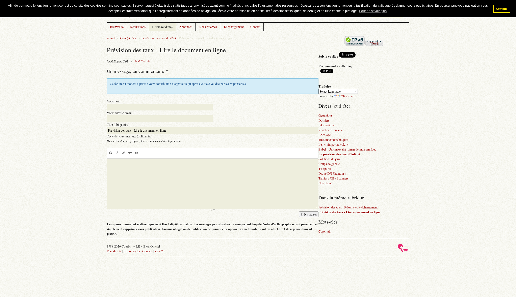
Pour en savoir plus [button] (373, 11)
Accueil (111, 38)
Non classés (326, 183)
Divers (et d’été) (162, 27)
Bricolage (324, 135)
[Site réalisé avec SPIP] (403, 251)
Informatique (326, 125)
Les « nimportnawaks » (333, 144)
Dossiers (323, 120)
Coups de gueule (329, 164)
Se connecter (132, 251)
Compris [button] (502, 8)
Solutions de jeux (329, 159)
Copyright (324, 231)
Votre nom (113, 101)
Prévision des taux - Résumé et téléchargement (348, 207)
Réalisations (138, 27)
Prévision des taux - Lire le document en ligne (349, 212)
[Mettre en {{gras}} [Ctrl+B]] (110, 153)
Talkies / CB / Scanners (333, 178)
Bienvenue (117, 27)
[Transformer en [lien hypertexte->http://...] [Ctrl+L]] (123, 153)
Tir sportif (324, 168)
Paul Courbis (142, 61)
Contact (255, 27)
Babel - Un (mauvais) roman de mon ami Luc (347, 149)
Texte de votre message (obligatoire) (129, 136)
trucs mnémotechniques (333, 139)
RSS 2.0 (159, 251)
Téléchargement (234, 27)
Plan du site (114, 251)
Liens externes (208, 27)
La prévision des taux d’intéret (158, 38)
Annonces (185, 27)
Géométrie (325, 115)
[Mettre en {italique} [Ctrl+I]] (117, 153)
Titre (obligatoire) (118, 124)
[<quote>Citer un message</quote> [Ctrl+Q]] (130, 153)
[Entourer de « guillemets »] (136, 153)
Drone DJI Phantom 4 (332, 173)
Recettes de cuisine (330, 130)
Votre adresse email (119, 113)
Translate (348, 96)
